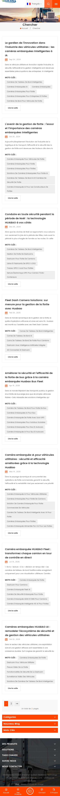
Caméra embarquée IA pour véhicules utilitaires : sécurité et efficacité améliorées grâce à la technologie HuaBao (29, 461)
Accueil (25, 28)
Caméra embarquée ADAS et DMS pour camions (27, 599)
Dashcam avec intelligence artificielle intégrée (26, 345)
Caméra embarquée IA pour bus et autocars (25, 432)
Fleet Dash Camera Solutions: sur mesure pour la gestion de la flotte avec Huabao (27, 304)
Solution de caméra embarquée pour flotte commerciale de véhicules (25, 505)
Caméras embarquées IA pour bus (21, 413)
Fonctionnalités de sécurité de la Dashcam (25, 672)
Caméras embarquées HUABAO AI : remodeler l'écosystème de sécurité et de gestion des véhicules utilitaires (29, 631)
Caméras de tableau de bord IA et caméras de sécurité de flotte (26, 180)
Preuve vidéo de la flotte (17, 667)
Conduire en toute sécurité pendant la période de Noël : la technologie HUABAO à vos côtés (29, 218)
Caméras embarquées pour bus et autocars (25, 427)
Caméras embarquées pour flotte (21, 91)
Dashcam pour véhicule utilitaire (20, 662)
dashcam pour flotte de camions (21, 258)
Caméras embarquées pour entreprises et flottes (27, 96)
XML (41, 778)
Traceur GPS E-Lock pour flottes (20, 268)
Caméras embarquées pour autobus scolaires (26, 422)
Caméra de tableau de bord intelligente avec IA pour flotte (29, 514)
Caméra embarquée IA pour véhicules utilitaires (27, 494)
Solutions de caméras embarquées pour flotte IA (27, 173)
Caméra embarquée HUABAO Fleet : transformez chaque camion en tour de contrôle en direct (28, 553)
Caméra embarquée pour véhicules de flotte (25, 159)
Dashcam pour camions (17, 585)
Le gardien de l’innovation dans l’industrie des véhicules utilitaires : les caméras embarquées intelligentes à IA (29, 49)
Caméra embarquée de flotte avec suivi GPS (25, 417)
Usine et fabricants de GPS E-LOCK (21, 263)
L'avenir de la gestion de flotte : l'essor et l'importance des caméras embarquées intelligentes (29, 128)
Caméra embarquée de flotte (32, 580)
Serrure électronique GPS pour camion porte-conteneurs (26, 275)
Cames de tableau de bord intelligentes (36, 331)
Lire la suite (13, 108)
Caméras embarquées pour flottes (21, 168)
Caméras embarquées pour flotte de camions (26, 499)
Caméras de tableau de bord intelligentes (24, 82)
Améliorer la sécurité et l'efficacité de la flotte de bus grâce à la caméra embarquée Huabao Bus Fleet (29, 377)
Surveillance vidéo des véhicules (20, 676)
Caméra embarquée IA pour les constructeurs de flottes (27, 189)
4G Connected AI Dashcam (18, 350)
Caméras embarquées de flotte (33, 657)
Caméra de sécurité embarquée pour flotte (25, 594)
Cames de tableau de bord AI (19, 336)
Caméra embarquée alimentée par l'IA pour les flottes (29, 526)
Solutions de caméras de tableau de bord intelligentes (30, 681)
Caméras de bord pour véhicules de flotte (24, 101)
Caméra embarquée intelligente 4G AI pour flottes (28, 603)
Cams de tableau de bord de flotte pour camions (28, 340)
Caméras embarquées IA (17, 87)
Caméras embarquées (41, 87)
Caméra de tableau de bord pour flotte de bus (26, 408)
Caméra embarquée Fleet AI (18, 589)
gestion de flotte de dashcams (20, 254)
